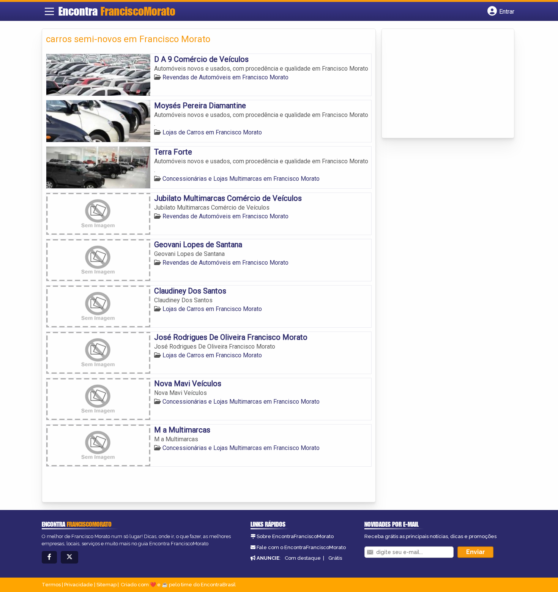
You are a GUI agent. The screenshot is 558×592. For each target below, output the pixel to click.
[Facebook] (49, 557)
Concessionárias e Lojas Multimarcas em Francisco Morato (241, 178)
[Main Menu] (49, 11)
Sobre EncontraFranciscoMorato (295, 536)
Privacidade (78, 584)
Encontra (116, 11)
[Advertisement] (443, 83)
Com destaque (303, 558)
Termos (51, 584)
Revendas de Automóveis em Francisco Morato (225, 77)
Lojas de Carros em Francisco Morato (212, 132)
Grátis (335, 558)
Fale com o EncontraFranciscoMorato (301, 547)
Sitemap (106, 584)
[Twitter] (69, 557)
